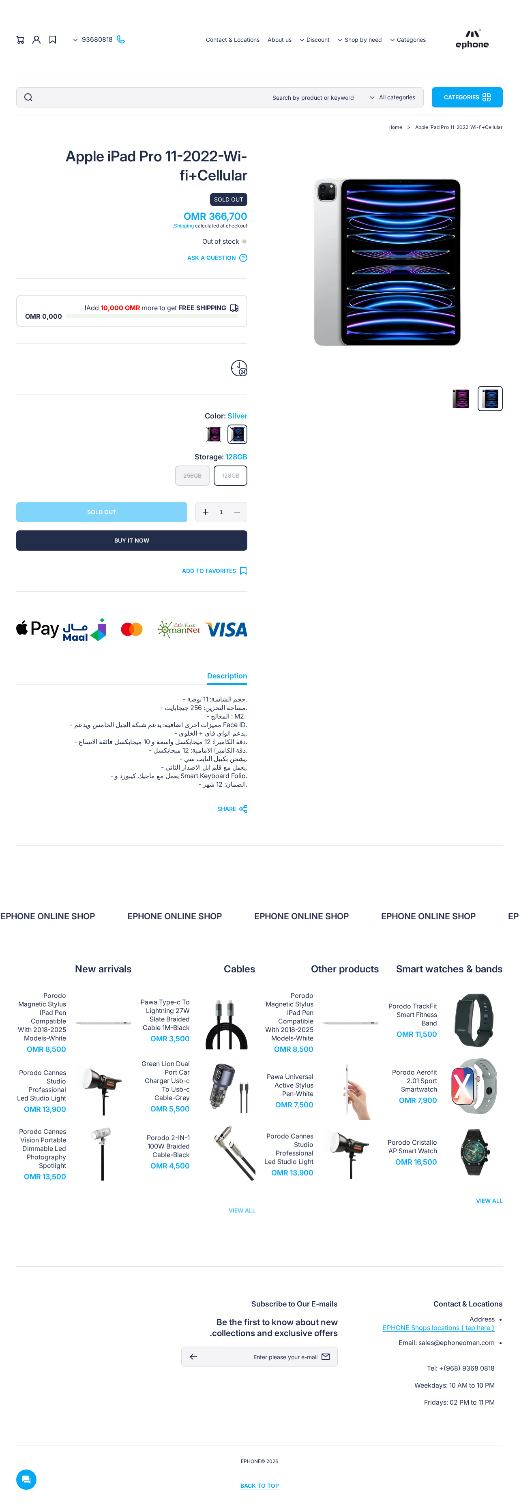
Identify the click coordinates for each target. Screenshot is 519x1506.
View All (489, 1200)
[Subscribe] (191, 1357)
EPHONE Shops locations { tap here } (439, 1328)
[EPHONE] (472, 39)
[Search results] (26, 97)
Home (395, 127)
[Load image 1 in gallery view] (490, 399)
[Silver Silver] (237, 434)
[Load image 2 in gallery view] (461, 399)
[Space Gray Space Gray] (214, 434)
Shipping (184, 226)
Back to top (259, 1485)
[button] (408, 39)
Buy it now (131, 540)
